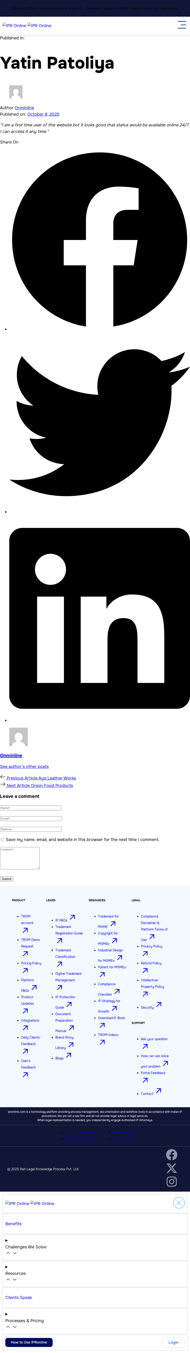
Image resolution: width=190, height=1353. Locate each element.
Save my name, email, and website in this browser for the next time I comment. (83, 839)
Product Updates (27, 1000)
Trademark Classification (65, 953)
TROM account (27, 919)
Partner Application (80, 1139)
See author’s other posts (24, 766)
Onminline (24, 107)
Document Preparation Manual (64, 1022)
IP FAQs (61, 920)
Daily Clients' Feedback (31, 1040)
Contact (147, 1094)
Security (148, 1007)
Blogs (59, 1058)
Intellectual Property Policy (152, 983)
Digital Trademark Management (68, 977)
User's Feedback (28, 1064)
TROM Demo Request (30, 943)
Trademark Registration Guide (69, 930)
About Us (87, 1132)
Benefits (13, 1223)
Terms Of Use (124, 1139)
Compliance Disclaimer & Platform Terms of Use (154, 928)
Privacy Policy (123, 1132)
